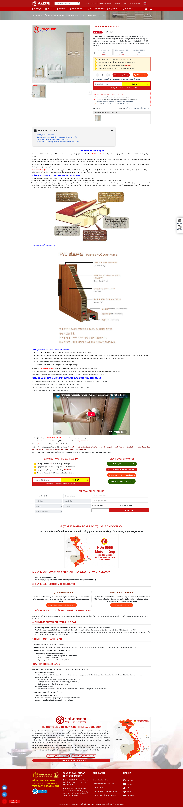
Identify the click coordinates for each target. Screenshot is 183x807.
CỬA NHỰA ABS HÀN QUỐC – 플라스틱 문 (69, 15)
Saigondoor (96, 154)
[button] (4, 787)
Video (131, 3)
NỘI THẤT (128, 9)
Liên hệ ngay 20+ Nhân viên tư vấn (84, 756)
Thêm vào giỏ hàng (121, 75)
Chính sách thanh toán (100, 780)
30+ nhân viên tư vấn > (123, 104)
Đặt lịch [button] (179, 223)
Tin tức (125, 3)
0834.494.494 (141, 75)
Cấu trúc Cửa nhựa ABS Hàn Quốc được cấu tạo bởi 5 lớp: (57, 137)
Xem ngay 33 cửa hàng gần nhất (58, 756)
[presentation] (32, 92)
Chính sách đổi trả (99, 787)
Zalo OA (129, 791)
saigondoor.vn (82, 441)
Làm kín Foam (98, 505)
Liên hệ (138, 3)
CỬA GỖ (50, 9)
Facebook (130, 780)
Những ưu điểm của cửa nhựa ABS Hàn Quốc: (53, 139)
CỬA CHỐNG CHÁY (77, 9)
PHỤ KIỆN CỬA (113, 9)
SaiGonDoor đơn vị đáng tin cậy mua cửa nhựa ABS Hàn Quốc (57, 142)
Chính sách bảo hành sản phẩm (103, 784)
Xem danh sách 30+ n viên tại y (121, 605)
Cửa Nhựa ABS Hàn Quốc (45, 135)
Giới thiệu (117, 3)
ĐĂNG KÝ (135, 84)
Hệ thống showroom (106, 3)
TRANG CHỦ (37, 15)
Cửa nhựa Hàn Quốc (39, 170)
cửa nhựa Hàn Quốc (47, 368)
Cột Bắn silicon (126, 505)
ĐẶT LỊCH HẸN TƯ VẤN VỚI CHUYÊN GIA (121, 475)
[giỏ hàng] (146, 9)
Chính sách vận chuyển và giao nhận (105, 791)
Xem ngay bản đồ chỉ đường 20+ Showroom (60, 605)
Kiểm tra (129, 510)
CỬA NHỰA (37, 9)
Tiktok (128, 788)
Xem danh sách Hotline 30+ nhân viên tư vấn (121, 469)
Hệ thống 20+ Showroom (109, 104)
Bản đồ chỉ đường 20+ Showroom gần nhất (121, 463)
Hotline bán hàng (92, 3)
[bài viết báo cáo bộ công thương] (46, 791)
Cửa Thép (62, 9)
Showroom (42, 444)
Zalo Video (130, 795)
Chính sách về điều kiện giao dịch (104, 795)
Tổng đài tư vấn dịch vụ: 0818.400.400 (72, 760)
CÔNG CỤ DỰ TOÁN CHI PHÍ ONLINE (121, 481)
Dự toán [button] (179, 229)
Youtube (129, 784)
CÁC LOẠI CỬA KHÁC (96, 9)
